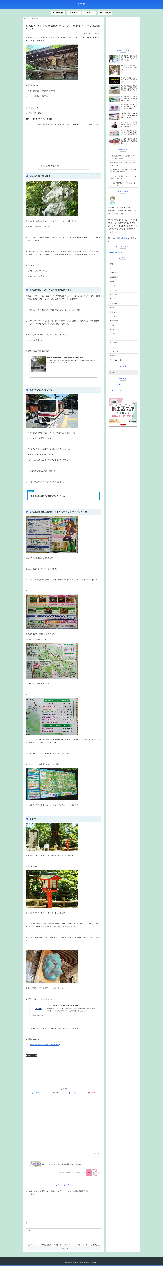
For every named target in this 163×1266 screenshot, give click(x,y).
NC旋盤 (112, 307)
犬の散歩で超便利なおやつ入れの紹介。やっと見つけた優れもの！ (123, 184)
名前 (28, 1223)
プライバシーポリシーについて (120, 390)
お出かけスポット (32, 1055)
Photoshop (113, 299)
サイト (28, 1237)
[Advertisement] (63, 147)
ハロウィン (113, 347)
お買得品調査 (114, 321)
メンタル (112, 334)
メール (29, 1230)
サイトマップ (113, 384)
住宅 (111, 264)
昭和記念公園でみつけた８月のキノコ (44, 1045)
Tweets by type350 (115, 252)
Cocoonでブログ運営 (116, 360)
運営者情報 (121, 238)
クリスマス (113, 290)
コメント (30, 1194)
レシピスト (113, 286)
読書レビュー (114, 312)
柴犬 (111, 268)
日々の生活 (113, 316)
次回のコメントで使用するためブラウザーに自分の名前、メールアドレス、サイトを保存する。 (64, 1245)
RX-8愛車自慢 (114, 272)
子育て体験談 (114, 294)
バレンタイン (114, 351)
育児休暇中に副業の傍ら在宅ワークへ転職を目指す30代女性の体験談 (123, 171)
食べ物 (112, 325)
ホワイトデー (114, 355)
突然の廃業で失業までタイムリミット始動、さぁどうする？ (123, 164)
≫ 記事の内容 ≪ (49, 166)
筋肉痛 (112, 281)
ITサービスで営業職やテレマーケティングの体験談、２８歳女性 (123, 177)
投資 (111, 338)
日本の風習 (113, 342)
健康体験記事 (114, 277)
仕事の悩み (113, 303)
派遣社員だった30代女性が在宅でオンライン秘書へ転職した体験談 (123, 157)
